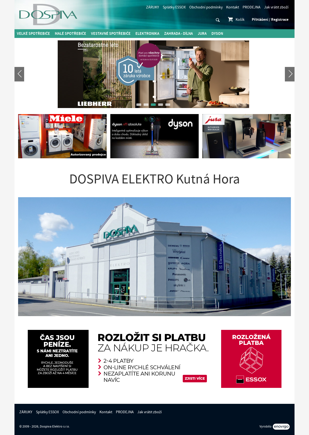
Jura (202, 33)
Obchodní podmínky (206, 7)
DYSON (217, 33)
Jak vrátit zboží (276, 7)
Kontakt (232, 7)
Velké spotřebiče (33, 33)
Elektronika (147, 33)
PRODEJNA (251, 7)
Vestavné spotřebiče (111, 33)
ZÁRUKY (152, 7)
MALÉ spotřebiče (70, 33)
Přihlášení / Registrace (270, 19)
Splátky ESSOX (174, 7)
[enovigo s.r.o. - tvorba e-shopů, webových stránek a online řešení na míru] (281, 427)
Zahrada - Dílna (178, 33)
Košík (240, 19)
